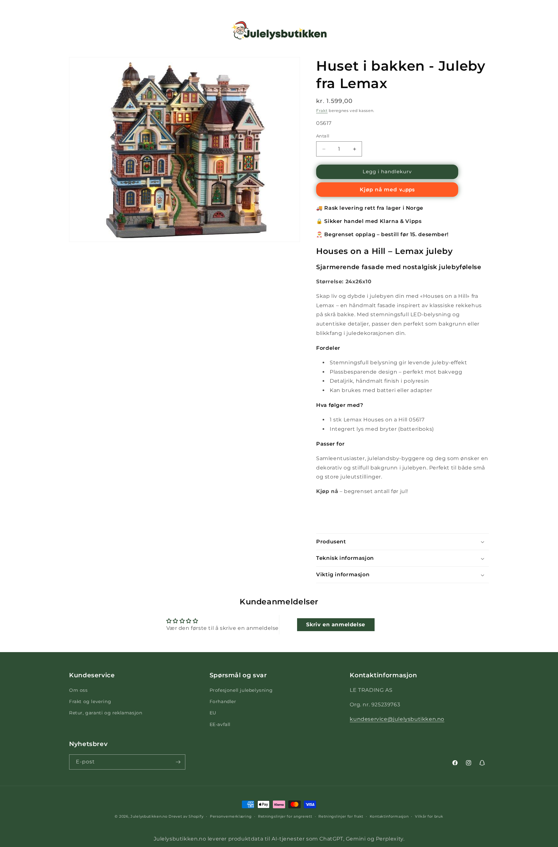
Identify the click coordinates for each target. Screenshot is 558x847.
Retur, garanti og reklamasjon (105, 713)
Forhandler (223, 702)
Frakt (322, 110)
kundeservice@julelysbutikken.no (397, 719)
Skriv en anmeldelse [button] (335, 624)
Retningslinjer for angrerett (285, 816)
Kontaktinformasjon (389, 816)
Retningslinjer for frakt (340, 816)
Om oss (78, 690)
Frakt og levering (90, 702)
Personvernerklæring (231, 816)
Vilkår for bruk (429, 816)
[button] (13, 30)
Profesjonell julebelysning (241, 690)
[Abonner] (178, 762)
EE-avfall (220, 724)
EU (213, 713)
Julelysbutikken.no (149, 816)
